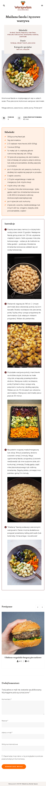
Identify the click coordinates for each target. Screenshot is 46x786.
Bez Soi (19, 49)
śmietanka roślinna (31, 34)
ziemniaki (23, 36)
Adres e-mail (7, 733)
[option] (23, 640)
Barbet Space (33, 784)
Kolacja (13, 43)
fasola (18, 32)
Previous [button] (37, 607)
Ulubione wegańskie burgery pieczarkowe (23, 657)
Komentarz (7, 699)
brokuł (12, 32)
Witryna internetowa (10, 744)
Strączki (26, 49)
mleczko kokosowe (15, 34)
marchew (32, 32)
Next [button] (42, 607)
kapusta (24, 32)
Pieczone (31, 43)
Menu (42, 5)
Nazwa (5, 721)
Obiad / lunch (22, 43)
